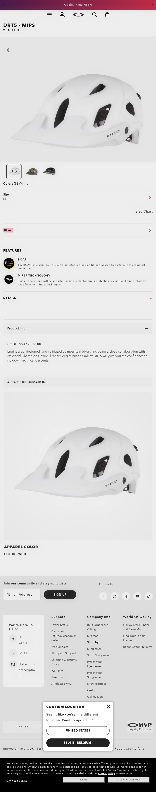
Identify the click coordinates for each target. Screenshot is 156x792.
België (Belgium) (78, 743)
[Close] (108, 707)
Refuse (83, 779)
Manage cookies (16, 781)
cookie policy (106, 773)
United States (78, 731)
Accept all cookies (128, 779)
